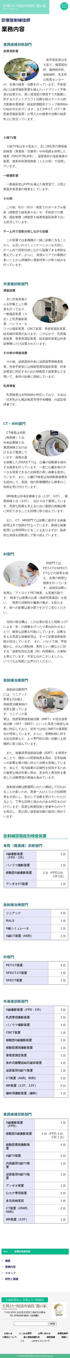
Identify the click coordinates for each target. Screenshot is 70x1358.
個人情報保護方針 (32, 1337)
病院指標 (51, 1337)
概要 (7, 1260)
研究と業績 (11, 1278)
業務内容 (10, 1266)
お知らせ (8, 1333)
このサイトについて (40, 1341)
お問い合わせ (44, 1333)
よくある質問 (25, 1333)
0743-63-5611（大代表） (27, 1315)
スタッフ (10, 1272)
